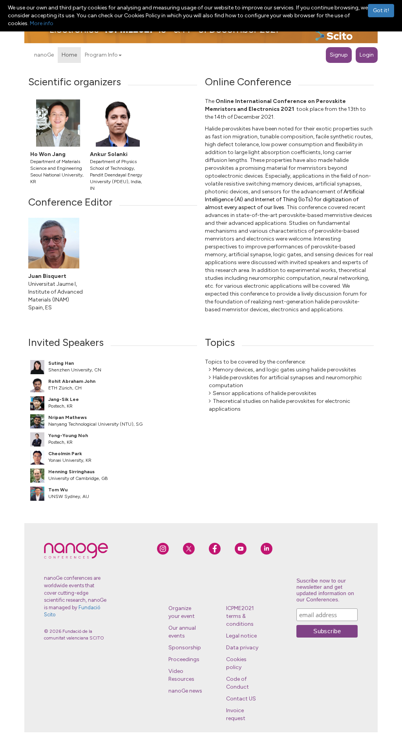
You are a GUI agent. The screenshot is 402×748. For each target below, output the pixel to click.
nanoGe (44, 54)
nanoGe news (185, 690)
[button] (120, 55)
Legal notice (241, 635)
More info (41, 23)
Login (367, 54)
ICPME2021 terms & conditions (240, 616)
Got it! (381, 10)
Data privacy (242, 647)
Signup (339, 54)
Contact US (241, 698)
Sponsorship (184, 647)
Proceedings (183, 659)
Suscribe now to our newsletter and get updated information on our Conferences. (325, 590)
